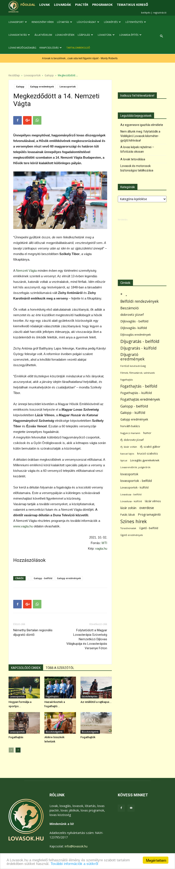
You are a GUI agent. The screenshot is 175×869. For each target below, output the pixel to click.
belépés (145, 12)
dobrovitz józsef (132, 314)
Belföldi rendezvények (139, 301)
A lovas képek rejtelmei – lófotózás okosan (137, 149)
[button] (161, 36)
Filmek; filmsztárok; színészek (137, 372)
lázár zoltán (128, 508)
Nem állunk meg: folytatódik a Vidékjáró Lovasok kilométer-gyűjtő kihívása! (140, 136)
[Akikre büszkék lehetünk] (60, 723)
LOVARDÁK (62, 4)
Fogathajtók (87, 737)
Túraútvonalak (128, 528)
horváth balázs (130, 426)
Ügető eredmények (131, 535)
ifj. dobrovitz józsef (132, 440)
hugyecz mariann (130, 433)
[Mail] (131, 808)
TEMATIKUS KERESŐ (132, 4)
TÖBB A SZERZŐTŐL (60, 668)
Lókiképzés (111, 22)
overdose (146, 508)
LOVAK (44, 4)
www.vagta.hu (23, 526)
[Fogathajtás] (24, 723)
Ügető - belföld (148, 528)
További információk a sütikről (74, 864)
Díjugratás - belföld (139, 341)
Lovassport (16, 22)
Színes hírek (133, 521)
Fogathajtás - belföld (138, 386)
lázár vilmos (153, 501)
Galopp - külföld (132, 412)
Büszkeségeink (54, 731)
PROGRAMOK (102, 4)
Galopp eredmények (42, 86)
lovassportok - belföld (136, 481)
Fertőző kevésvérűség (133, 365)
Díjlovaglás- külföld (133, 328)
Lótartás (63, 22)
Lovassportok (32, 75)
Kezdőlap (14, 75)
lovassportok (129, 474)
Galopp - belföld (43, 578)
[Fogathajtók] (96, 723)
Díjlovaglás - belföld (134, 321)
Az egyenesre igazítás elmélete (141, 125)
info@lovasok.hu (76, 846)
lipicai (123, 460)
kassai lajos (127, 453)
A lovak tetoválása (132, 159)
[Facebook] (121, 808)
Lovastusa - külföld (131, 501)
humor (147, 433)
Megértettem (156, 860)
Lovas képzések (64, 34)
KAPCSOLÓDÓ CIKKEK (26, 668)
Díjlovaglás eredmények (135, 334)
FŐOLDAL (27, 4)
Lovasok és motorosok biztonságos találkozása (136, 168)
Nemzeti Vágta (26, 270)
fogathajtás (126, 379)
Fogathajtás (52, 696)
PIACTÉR (81, 4)
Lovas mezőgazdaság (22, 47)
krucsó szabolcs (147, 453)
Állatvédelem (43, 34)
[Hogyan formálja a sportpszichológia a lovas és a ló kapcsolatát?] (24, 687)
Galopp (49, 75)
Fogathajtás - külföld (136, 393)
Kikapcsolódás (48, 47)
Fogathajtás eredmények (140, 399)
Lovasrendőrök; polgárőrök (135, 467)
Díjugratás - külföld (138, 348)
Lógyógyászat (86, 22)
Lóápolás (84, 34)
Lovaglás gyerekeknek (144, 460)
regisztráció (159, 12)
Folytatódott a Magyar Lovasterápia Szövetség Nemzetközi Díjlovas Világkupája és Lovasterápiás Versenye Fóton (86, 639)
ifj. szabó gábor (150, 447)
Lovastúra (104, 34)
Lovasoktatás (18, 34)
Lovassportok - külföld (134, 487)
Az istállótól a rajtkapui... (96, 702)
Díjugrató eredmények (132, 356)
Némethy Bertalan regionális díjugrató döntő (32, 632)
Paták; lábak (127, 514)
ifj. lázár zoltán (128, 446)
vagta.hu (101, 548)
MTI (104, 543)
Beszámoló (129, 308)
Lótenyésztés (134, 22)
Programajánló (149, 514)
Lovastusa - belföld (130, 494)
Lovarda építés (128, 34)
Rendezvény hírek (43, 22)
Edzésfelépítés (90, 696)
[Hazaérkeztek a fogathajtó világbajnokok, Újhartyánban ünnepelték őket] (60, 687)
